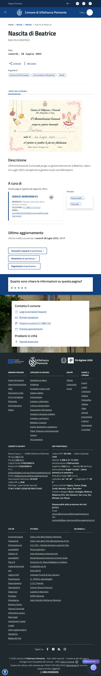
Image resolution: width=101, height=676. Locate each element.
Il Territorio (85, 391)
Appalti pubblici (36, 392)
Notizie (28, 24)
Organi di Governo (16, 380)
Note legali (13, 617)
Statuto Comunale (16, 608)
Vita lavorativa (36, 439)
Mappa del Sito (14, 638)
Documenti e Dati (15, 392)
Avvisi (69, 388)
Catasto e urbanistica (39, 401)
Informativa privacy (16, 612)
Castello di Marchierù (39, 591)
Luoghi (84, 387)
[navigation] (5, 12)
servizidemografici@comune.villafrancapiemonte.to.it (30, 214)
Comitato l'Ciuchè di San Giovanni (44, 574)
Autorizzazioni (36, 397)
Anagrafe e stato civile (40, 388)
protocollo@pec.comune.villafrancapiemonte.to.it (29, 472)
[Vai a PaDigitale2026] (77, 360)
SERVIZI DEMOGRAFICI (25, 196)
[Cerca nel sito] (90, 12)
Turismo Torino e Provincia (41, 587)
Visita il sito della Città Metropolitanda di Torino (50, 541)
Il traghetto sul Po (38, 566)
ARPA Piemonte (37, 595)
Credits (11, 625)
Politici (11, 409)
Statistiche (13, 634)
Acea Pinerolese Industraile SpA (44, 553)
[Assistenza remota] (77, 661)
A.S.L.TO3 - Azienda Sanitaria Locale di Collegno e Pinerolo (55, 545)
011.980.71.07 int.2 (31, 207)
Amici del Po (35, 570)
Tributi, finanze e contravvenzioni (44, 431)
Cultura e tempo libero (39, 405)
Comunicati (71, 384)
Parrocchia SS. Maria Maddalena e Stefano (48, 562)
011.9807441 (18, 460)
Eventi (84, 383)
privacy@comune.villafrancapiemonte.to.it (70, 513)
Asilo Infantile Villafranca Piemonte (45, 600)
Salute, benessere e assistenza (43, 426)
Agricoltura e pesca (38, 380)
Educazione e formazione (41, 409)
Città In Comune (67, 661)
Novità (19, 24)
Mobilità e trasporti (38, 422)
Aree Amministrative (17, 384)
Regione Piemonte (15, 3)
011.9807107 (17, 456)
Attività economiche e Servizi (86, 417)
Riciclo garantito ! (37, 549)
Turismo (33, 435)
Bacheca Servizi (15, 604)
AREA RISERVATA (50, 671)
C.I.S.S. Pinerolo (36, 583)
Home (10, 24)
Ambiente (34, 384)
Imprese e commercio (39, 418)
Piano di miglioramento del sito (16, 566)
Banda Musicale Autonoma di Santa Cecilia (48, 557)
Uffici (10, 388)
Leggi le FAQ (13, 574)
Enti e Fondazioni (15, 397)
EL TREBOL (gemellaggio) (41, 579)
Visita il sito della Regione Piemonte (45, 536)
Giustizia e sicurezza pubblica (42, 414)
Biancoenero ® (72, 665)
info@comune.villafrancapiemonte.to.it (31, 475)
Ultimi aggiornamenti (17, 629)
